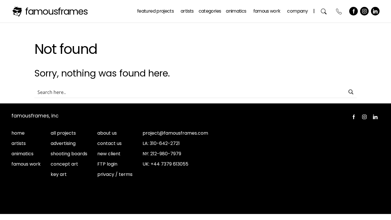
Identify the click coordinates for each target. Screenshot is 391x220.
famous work (26, 164)
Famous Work (267, 11)
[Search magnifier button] (351, 92)
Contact (339, 11)
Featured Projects (155, 11)
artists (18, 143)
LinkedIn (375, 11)
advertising (63, 143)
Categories (210, 11)
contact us (109, 143)
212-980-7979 (165, 153)
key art (59, 174)
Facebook (353, 11)
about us (107, 133)
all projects (63, 133)
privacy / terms (115, 174)
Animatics (236, 11)
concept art (64, 164)
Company (297, 11)
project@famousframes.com (175, 133)
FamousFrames (56, 11)
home (18, 133)
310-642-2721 (165, 143)
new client (109, 153)
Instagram (364, 11)
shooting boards (69, 153)
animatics (22, 153)
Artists (187, 11)
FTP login (107, 164)
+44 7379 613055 (169, 164)
